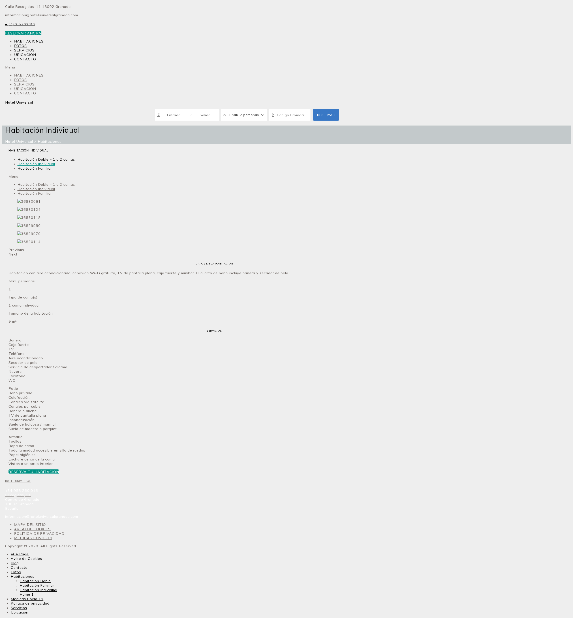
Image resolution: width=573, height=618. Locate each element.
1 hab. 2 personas (244, 115)
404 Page (20, 554)
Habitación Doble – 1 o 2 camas (46, 159)
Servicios (19, 607)
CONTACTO (25, 59)
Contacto (19, 567)
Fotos (16, 572)
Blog (15, 563)
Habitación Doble (35, 581)
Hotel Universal (19, 102)
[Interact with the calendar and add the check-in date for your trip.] (158, 115)
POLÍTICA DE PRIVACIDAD (39, 533)
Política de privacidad (30, 603)
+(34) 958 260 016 (20, 24)
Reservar (326, 115)
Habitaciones (22, 576)
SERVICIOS (24, 50)
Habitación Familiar (34, 168)
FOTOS (20, 45)
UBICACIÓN (25, 54)
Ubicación (19, 612)
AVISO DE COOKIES (32, 529)
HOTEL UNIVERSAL (18, 481)
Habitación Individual (36, 164)
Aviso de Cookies (26, 558)
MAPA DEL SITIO (30, 524)
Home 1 (27, 594)
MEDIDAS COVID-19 (33, 538)
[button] (23, 33)
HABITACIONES (29, 41)
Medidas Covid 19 (27, 599)
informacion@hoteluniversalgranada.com (41, 516)
